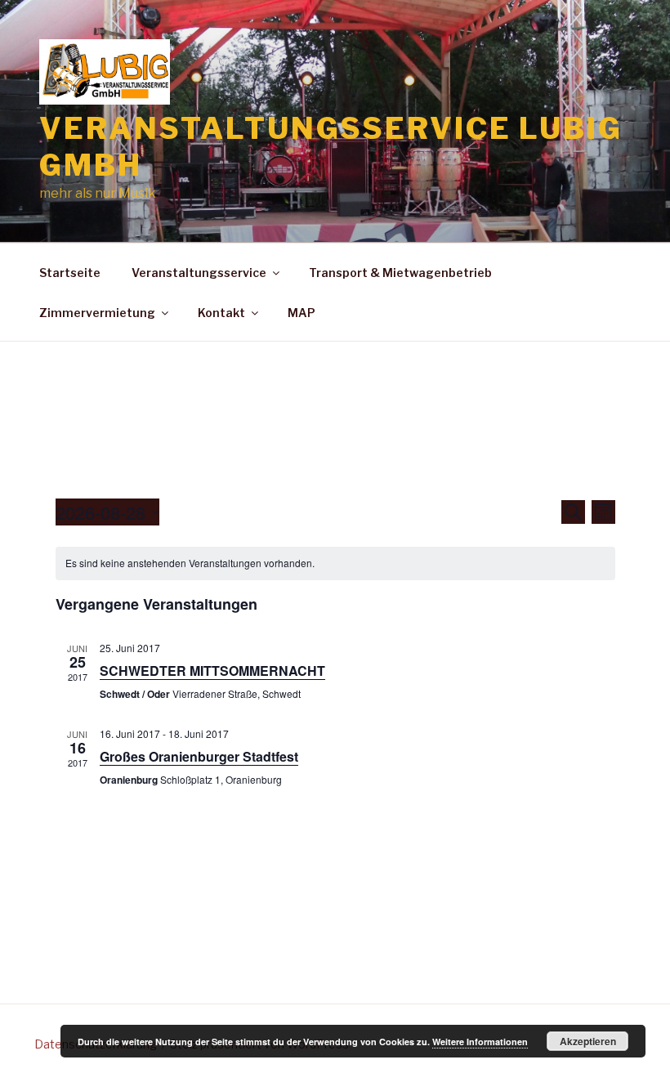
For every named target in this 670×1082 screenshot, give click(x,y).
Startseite (69, 272)
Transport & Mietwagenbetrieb (400, 272)
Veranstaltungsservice (199, 272)
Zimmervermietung (97, 313)
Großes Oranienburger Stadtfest (199, 756)
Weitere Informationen (480, 1041)
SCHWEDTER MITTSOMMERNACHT (212, 670)
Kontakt (221, 313)
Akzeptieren (588, 1041)
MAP (301, 313)
